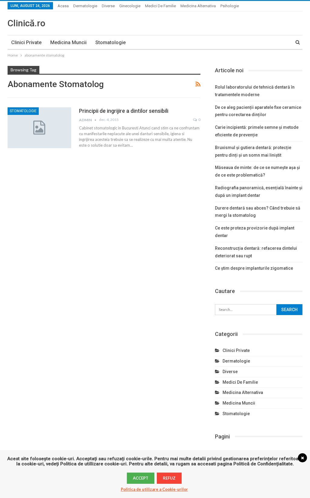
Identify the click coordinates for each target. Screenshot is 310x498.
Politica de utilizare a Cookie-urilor (154, 489)
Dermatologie (85, 6)
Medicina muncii (68, 42)
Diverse (108, 6)
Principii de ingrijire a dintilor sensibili (123, 111)
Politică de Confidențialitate (263, 464)
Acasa (63, 6)
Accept (140, 478)
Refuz (169, 478)
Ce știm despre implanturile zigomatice (254, 268)
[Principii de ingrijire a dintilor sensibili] (39, 127)
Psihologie (229, 6)
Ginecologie (129, 6)
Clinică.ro (26, 23)
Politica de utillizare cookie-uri (93, 464)
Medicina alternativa (198, 6)
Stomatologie (110, 42)
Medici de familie (160, 6)
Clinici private (26, 42)
